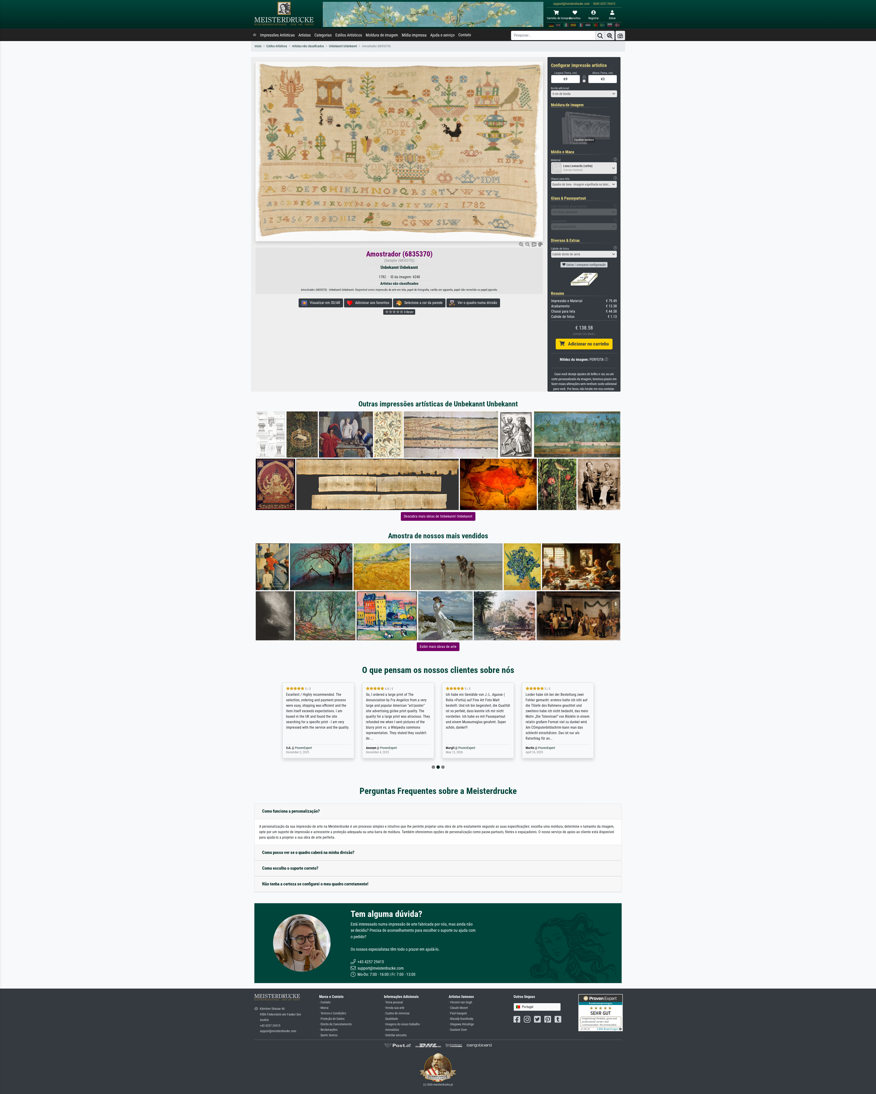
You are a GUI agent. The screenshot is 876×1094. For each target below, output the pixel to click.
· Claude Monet (458, 1008)
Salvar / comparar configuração (586, 265)
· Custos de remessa (396, 1013)
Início (258, 46)
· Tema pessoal (393, 1002)
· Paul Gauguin (458, 1013)
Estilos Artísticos (348, 35)
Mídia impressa (414, 35)
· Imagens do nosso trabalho (402, 1024)
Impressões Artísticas (277, 35)
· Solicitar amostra (395, 1035)
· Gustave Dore (458, 1030)
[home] (254, 35)
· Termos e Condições (332, 1013)
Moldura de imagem (382, 35)
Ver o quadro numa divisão (476, 303)
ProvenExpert (308, 748)
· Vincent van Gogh (460, 1002)
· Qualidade (391, 1019)
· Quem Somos (328, 1035)
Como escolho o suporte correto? (290, 868)
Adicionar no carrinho (587, 344)
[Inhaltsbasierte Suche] (610, 35)
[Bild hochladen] (620, 35)
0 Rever (408, 312)
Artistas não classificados (308, 46)
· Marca (323, 1008)
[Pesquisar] (600, 35)
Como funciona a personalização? (291, 811)
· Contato (325, 1002)
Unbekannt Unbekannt (343, 46)
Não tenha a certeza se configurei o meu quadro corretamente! (315, 884)
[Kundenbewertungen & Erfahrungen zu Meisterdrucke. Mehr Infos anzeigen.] (600, 1012)
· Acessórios (391, 1030)
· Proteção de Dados (331, 1019)
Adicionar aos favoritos (370, 303)
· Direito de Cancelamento (335, 1024)
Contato (464, 35)
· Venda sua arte (394, 1008)
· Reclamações (328, 1030)
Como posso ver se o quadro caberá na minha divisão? (308, 852)
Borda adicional (560, 88)
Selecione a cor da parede (422, 303)
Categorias (323, 35)
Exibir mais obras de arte (438, 646)
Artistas (304, 35)
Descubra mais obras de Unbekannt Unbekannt (438, 516)
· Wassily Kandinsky (461, 1019)
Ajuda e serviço (442, 35)
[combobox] (584, 93)
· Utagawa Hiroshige (461, 1024)
